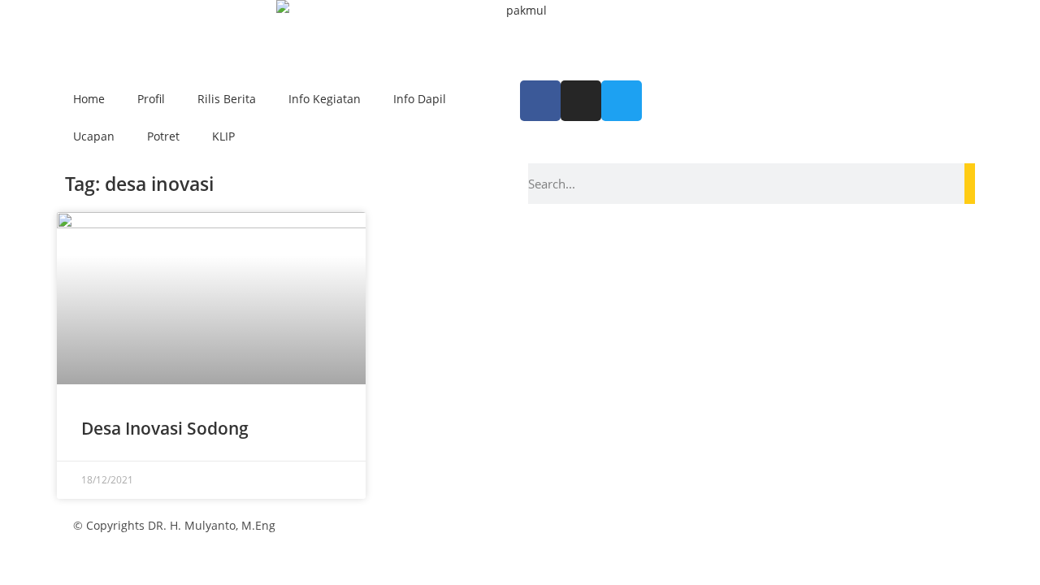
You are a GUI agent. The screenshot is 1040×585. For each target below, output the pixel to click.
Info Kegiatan (324, 98)
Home (89, 98)
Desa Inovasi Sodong (165, 428)
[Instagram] (581, 100)
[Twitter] (621, 100)
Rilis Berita (226, 98)
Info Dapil (419, 98)
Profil (151, 98)
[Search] (969, 183)
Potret (163, 136)
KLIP (223, 136)
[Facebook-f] (540, 100)
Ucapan (94, 136)
